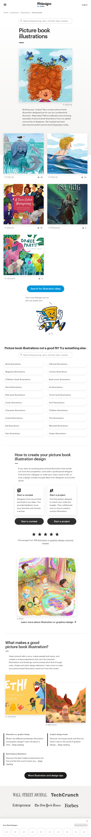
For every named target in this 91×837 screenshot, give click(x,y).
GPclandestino (55, 227)
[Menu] (5, 4)
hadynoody (68, 104)
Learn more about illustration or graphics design (47, 622)
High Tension (52, 724)
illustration (58, 125)
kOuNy (21, 618)
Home (6, 13)
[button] (87, 821)
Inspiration (14, 13)
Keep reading (18, 745)
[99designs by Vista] (44, 4)
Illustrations (25, 13)
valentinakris (11, 278)
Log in (84, 5)
